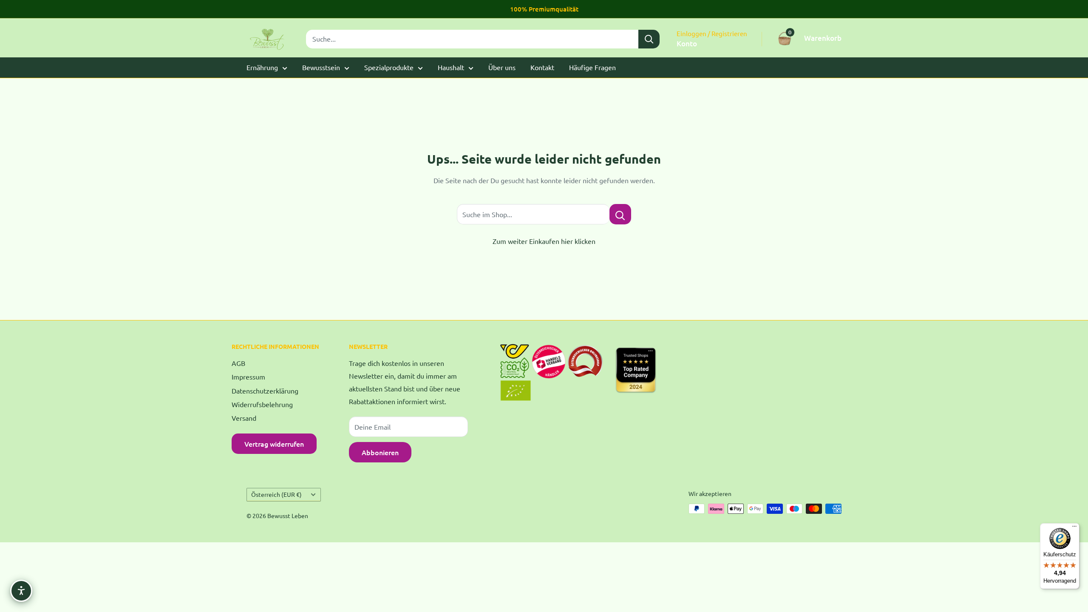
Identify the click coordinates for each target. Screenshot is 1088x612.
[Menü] (1074, 528)
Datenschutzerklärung (265, 390)
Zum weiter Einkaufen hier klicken (544, 241)
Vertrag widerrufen (274, 443)
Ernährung (262, 67)
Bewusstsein (321, 67)
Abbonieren (380, 452)
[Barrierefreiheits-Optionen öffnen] (21, 591)
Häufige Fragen (592, 67)
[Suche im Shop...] (620, 214)
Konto (687, 43)
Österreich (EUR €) (276, 494)
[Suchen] (649, 39)
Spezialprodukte (389, 67)
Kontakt (542, 67)
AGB (238, 363)
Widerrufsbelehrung (262, 404)
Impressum (248, 376)
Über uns (502, 67)
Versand (244, 418)
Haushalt (451, 67)
